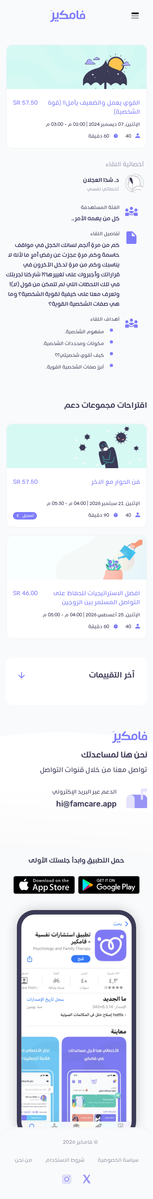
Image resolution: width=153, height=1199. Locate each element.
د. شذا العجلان (101, 180)
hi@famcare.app (86, 804)
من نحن (23, 1160)
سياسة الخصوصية (118, 1160)
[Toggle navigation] (135, 16)
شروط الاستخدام (65, 1160)
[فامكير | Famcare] (67, 16)
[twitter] (86, 1180)
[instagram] (67, 1180)
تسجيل (28, 515)
